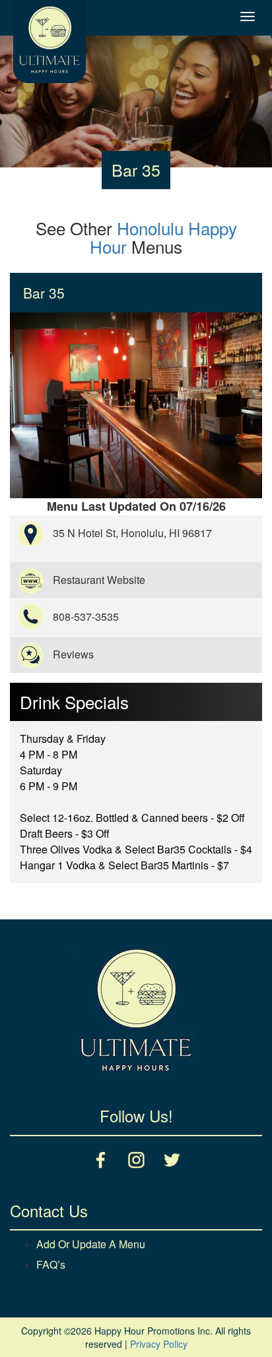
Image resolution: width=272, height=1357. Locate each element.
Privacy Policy (158, 1343)
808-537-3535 (86, 616)
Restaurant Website (99, 579)
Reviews (73, 654)
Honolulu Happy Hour (163, 237)
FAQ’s (50, 1264)
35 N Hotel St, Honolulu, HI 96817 (132, 532)
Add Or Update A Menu (90, 1244)
